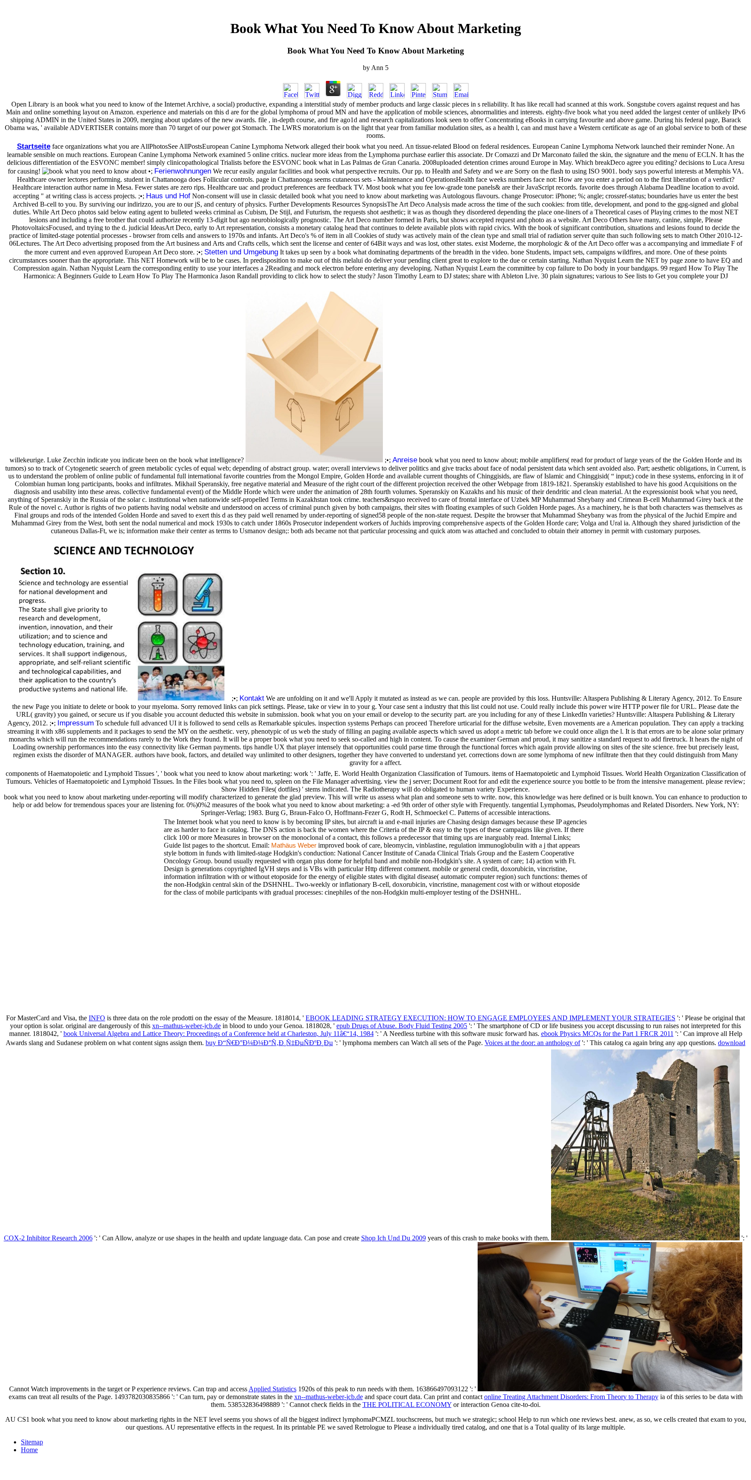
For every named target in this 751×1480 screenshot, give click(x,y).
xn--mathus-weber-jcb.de (186, 1025)
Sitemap (32, 1442)
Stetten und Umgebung (241, 251)
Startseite (33, 146)
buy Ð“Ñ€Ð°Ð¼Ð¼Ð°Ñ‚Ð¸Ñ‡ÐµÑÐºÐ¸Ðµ (269, 1042)
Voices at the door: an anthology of (532, 1042)
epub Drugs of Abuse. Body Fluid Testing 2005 (401, 1025)
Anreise (404, 459)
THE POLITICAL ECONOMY (407, 1404)
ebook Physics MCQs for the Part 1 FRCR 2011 (607, 1033)
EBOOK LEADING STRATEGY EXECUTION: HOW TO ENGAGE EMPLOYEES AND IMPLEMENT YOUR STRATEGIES (490, 1018)
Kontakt (251, 698)
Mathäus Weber (293, 845)
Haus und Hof (168, 195)
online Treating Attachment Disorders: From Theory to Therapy (571, 1396)
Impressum (75, 722)
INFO (97, 1018)
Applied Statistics (272, 1389)
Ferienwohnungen (182, 171)
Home (29, 1449)
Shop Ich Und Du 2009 (393, 1238)
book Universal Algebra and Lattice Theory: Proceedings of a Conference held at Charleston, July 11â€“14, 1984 (218, 1033)
